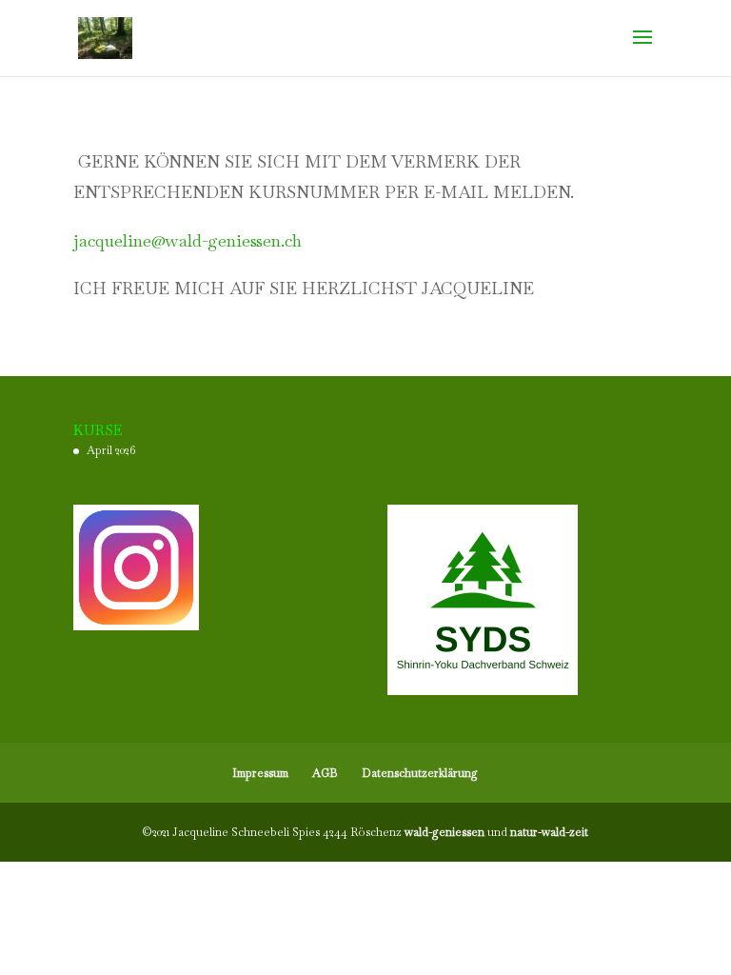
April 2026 (111, 450)
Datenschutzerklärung (420, 773)
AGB (325, 773)
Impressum (260, 773)
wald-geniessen (444, 832)
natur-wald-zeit (549, 832)
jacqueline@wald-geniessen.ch (187, 240)
